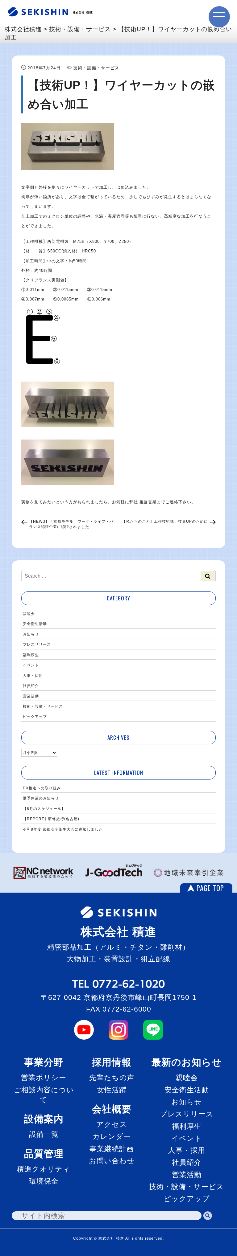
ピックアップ (35, 716)
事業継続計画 (111, 1149)
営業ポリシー (43, 1078)
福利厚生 (31, 655)
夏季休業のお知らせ (41, 798)
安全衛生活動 (35, 624)
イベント (31, 665)
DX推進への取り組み (42, 788)
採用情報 (111, 1062)
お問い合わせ (112, 1161)
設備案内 (44, 1119)
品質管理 (44, 1153)
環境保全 (44, 1181)
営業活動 (31, 696)
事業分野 (44, 1062)
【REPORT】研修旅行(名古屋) (51, 819)
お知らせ (31, 634)
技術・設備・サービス (43, 706)
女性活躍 (112, 1090)
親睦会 (29, 614)
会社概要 (111, 1109)
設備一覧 (44, 1134)
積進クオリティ (43, 1169)
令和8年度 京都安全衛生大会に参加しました (63, 829)
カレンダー (112, 1136)
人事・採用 (33, 675)
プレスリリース (37, 644)
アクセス (111, 1124)
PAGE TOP (210, 888)
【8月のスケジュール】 (44, 809)
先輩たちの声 (112, 1078)
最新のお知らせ (187, 1062)
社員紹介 (31, 686)
